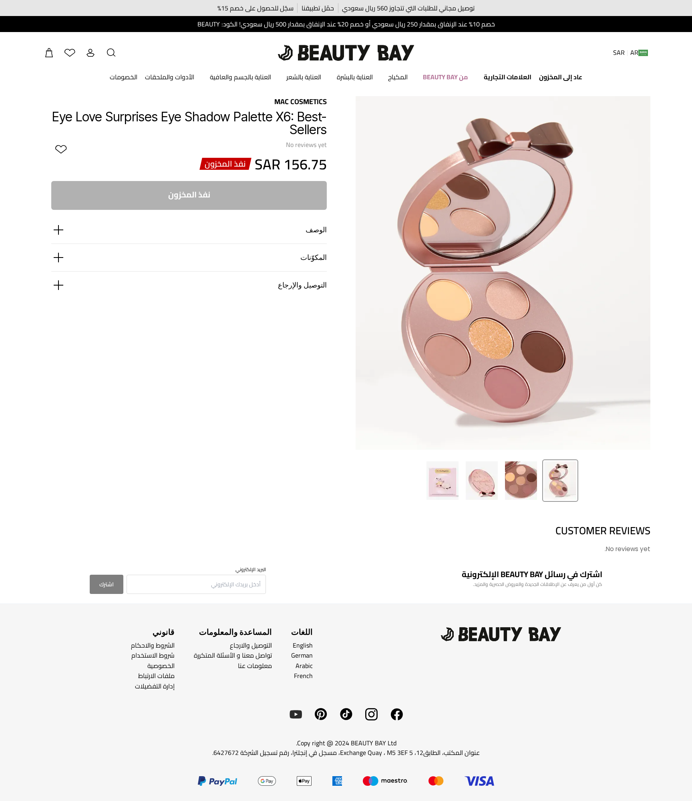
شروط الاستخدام (153, 655)
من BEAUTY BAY (445, 77)
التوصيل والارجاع (251, 644)
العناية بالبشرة (355, 77)
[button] (111, 52)
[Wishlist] (69, 52)
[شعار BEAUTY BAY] (346, 53)
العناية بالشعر (303, 77)
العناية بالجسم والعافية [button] (240, 77)
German (302, 655)
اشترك (106, 584)
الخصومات (123, 77)
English (303, 644)
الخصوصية (161, 665)
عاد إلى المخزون (560, 77)
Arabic (304, 665)
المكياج (398, 77)
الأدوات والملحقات (169, 77)
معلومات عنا (255, 665)
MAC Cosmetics (300, 101)
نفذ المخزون (189, 194)
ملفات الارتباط (156, 675)
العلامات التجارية (507, 77)
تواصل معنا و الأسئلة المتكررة (233, 655)
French (303, 675)
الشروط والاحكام (153, 644)
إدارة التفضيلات (155, 686)
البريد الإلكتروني (250, 569)
